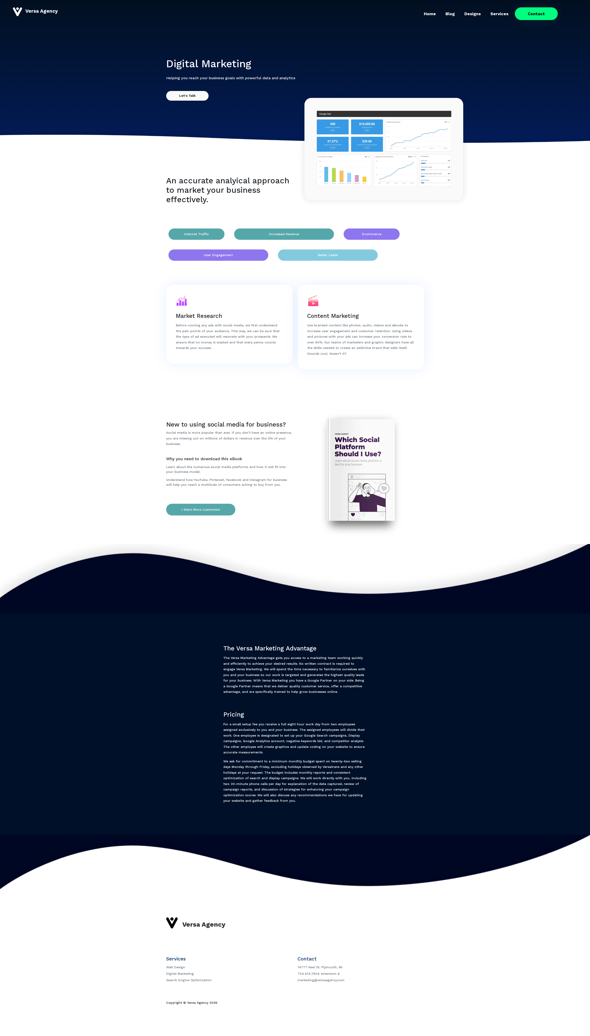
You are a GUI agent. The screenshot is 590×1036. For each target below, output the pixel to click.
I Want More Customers (201, 509)
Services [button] (499, 13)
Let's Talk (187, 95)
